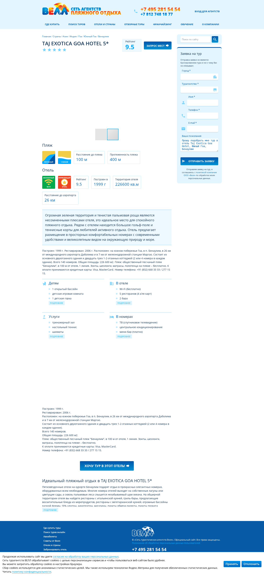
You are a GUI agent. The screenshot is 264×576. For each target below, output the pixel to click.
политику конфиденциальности (31, 571)
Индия (73, 36)
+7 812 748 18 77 (157, 14)
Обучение (187, 24)
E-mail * (192, 122)
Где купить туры (52, 527)
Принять (232, 564)
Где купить (52, 24)
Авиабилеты (50, 536)
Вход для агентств (207, 11)
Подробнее (56, 303)
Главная (46, 36)
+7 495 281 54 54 (160, 9)
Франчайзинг (162, 24)
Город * (186, 70)
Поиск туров (76, 24)
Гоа (80, 36)
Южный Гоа (90, 36)
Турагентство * (190, 83)
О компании (210, 24)
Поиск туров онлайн (54, 532)
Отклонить (252, 564)
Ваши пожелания (191, 136)
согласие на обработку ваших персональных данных (86, 556)
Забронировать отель (55, 549)
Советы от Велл (51, 540)
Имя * (191, 96)
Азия (65, 36)
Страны (57, 36)
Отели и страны (104, 24)
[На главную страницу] (81, 11)
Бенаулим (103, 36)
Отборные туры (134, 24)
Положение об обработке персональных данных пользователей (166, 542)
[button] (168, 59)
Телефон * (194, 109)
